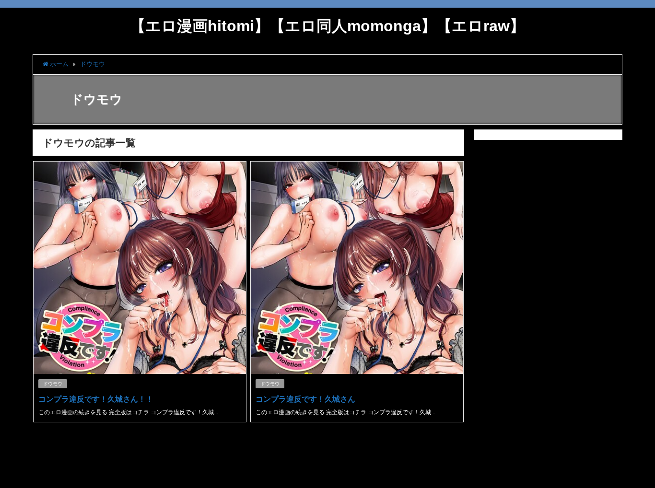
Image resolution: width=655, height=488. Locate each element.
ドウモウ (52, 384)
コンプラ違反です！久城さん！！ (95, 399)
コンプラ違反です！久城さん (305, 399)
